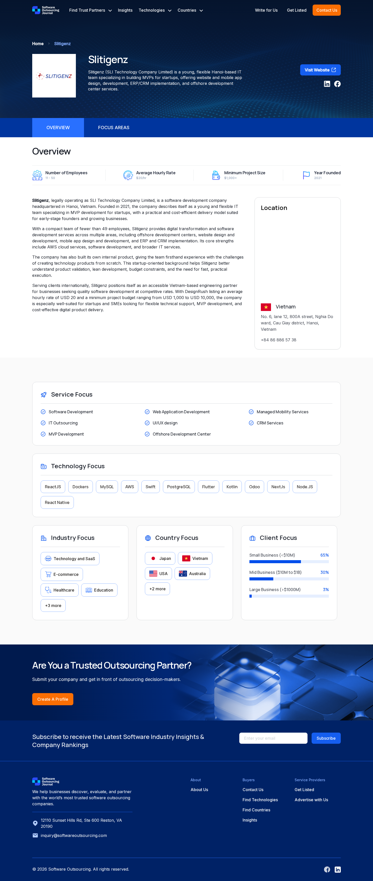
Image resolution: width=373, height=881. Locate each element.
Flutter (208, 487)
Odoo (254, 487)
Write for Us (266, 10)
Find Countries (256, 809)
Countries (187, 10)
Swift (151, 487)
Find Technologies (260, 799)
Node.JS (305, 487)
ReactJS (53, 487)
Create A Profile (52, 699)
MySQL (107, 487)
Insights (125, 10)
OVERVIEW (58, 127)
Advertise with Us (311, 799)
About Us (199, 789)
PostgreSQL (179, 487)
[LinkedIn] (327, 84)
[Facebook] (337, 84)
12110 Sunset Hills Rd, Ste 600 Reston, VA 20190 (81, 823)
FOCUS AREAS (113, 127)
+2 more (157, 588)
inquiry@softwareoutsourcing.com (74, 835)
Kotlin (232, 487)
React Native (57, 502)
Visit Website (317, 69)
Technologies (152, 10)
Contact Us (326, 10)
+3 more (53, 605)
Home (38, 43)
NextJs (278, 487)
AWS (129, 487)
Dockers (81, 487)
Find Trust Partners (87, 10)
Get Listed (297, 10)
